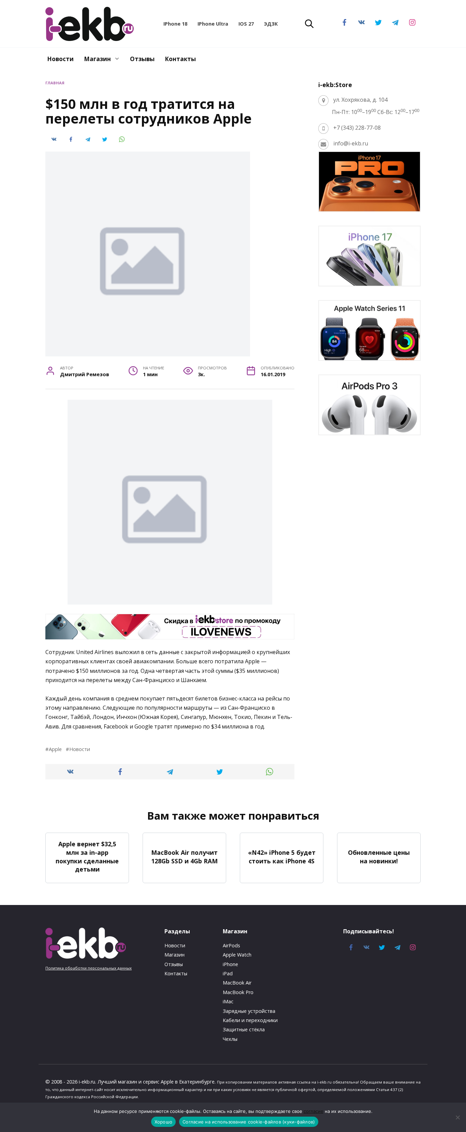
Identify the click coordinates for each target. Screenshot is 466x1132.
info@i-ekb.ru (350, 143)
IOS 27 (246, 23)
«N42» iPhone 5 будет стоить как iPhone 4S (282, 856)
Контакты (180, 59)
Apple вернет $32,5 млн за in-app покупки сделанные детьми (87, 856)
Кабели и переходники (250, 1020)
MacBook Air (237, 982)
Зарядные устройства (249, 1011)
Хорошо (164, 1121)
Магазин (97, 59)
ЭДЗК (271, 23)
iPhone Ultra (213, 23)
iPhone (230, 964)
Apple (55, 749)
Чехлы (230, 1039)
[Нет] (457, 1117)
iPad (228, 973)
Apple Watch (237, 954)
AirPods (231, 945)
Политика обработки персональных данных (88, 968)
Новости (60, 59)
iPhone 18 (175, 23)
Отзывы (142, 59)
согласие (313, 1111)
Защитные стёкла (244, 1029)
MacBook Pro (238, 992)
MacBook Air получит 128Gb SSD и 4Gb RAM (184, 856)
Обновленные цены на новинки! (379, 856)
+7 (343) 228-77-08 (357, 127)
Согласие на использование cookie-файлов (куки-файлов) (249, 1121)
